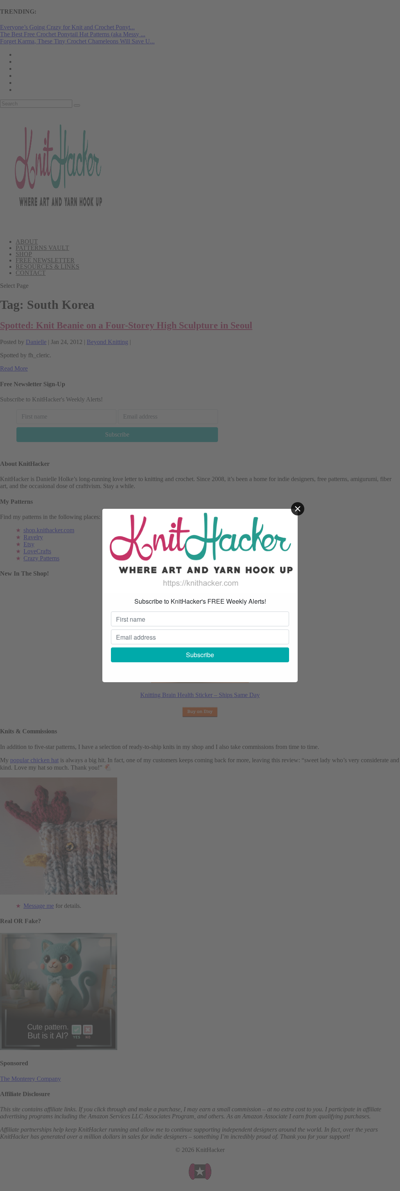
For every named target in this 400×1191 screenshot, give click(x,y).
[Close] (297, 508)
